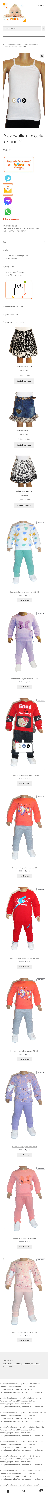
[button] (42, 56)
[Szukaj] (43, 28)
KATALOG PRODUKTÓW (24, 44)
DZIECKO (36, 44)
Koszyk (37, 1489)
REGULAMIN (7, 1363)
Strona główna (10, 44)
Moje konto (8, 1491)
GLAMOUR (6, 231)
